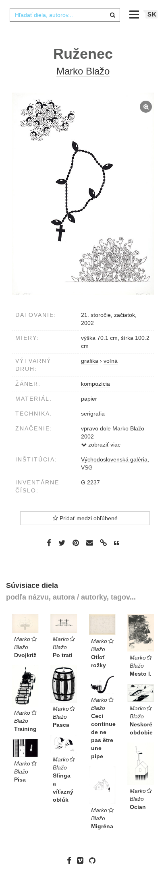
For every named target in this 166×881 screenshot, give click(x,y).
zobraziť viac (103, 444)
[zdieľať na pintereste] (76, 543)
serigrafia (93, 413)
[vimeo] (82, 860)
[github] (94, 860)
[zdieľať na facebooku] (49, 543)
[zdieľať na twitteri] (62, 543)
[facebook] (71, 860)
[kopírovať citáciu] (116, 543)
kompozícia (95, 384)
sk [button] (152, 14)
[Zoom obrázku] (83, 194)
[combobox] (65, 15)
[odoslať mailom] (89, 543)
